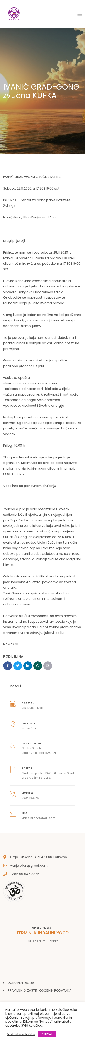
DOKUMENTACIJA (21, 982)
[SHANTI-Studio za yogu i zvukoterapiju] (14, 14)
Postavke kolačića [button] (21, 1034)
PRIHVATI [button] (47, 1034)
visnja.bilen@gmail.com (40, 468)
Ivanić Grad (30, 728)
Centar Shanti (31, 748)
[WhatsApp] (37, 665)
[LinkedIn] (27, 665)
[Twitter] (17, 665)
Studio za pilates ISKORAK (39, 753)
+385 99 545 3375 (24, 873)
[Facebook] (7, 665)
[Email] (47, 665)
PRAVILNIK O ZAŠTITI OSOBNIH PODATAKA (39, 990)
